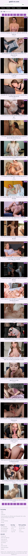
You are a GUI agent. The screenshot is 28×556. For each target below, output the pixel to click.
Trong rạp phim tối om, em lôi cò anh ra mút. (14, 338)
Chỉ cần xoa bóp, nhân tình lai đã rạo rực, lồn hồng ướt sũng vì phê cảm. (14, 75)
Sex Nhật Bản (4, 526)
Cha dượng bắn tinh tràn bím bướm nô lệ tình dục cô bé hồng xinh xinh (14, 54)
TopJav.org (3, 536)
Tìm (23, 4)
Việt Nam (8, 7)
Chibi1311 (3, 514)
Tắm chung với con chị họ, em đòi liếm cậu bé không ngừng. (14, 319)
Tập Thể (13, 531)
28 (14, 14)
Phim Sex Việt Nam (5, 537)
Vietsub (13, 7)
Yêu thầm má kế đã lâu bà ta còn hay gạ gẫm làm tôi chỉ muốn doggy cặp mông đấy (14, 258)
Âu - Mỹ (24, 7)
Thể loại (3, 7)
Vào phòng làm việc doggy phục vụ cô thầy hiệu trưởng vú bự (14, 177)
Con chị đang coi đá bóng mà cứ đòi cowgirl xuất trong (14, 480)
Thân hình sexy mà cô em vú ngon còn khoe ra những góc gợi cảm (14, 237)
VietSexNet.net (4, 540)
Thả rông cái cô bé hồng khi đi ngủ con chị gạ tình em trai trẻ (14, 399)
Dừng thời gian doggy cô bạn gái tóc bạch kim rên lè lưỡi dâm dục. (14, 279)
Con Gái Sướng (4, 520)
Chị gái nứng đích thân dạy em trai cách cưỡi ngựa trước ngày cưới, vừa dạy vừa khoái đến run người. (14, 358)
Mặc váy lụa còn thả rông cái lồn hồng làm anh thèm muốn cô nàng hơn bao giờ (14, 460)
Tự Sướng (21, 531)
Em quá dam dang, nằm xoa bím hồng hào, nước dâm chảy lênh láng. (14, 197)
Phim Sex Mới (4, 545)
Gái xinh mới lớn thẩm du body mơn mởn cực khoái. (14, 499)
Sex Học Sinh (22, 528)
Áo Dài (2, 522)
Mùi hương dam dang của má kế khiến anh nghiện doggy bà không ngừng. (14, 419)
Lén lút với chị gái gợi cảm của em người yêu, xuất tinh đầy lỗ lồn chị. (14, 33)
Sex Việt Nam (4, 531)
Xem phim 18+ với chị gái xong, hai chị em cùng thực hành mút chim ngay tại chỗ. (14, 95)
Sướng (2, 519)
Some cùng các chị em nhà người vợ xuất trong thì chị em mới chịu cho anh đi (14, 299)
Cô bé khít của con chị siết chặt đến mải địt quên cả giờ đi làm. (14, 116)
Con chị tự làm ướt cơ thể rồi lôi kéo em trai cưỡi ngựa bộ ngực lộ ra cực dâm (14, 379)
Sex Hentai (3, 542)
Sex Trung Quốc (4, 528)
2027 (2, 511)
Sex (2, 544)
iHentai (2, 549)
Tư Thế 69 (13, 530)
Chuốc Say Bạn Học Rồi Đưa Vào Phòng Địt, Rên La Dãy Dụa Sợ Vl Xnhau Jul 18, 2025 (13, 517)
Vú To (12, 528)
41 (18, 14)
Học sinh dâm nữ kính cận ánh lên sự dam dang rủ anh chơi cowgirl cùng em (14, 440)
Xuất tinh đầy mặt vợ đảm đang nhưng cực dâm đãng (14, 217)
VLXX (20, 530)
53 (21, 14)
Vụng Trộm (13, 526)
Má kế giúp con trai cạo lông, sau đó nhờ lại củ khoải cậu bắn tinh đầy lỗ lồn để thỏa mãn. (14, 137)
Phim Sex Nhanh (4, 547)
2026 (2, 512)
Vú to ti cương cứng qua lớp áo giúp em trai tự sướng (14, 157)
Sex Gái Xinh (22, 526)
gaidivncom (14, 2)
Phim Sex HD (4, 539)
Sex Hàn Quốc (4, 530)
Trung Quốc (19, 7)
